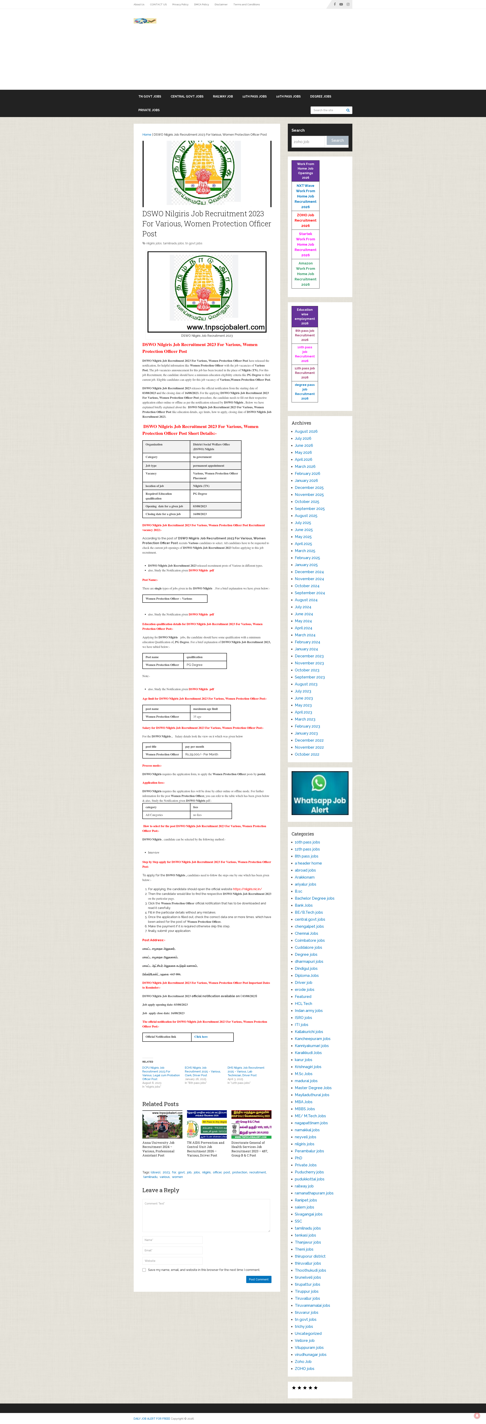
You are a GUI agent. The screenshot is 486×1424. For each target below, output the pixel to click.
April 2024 (303, 628)
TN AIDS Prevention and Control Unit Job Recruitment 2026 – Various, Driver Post (205, 1149)
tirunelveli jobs (308, 1277)
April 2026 (303, 459)
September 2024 (310, 593)
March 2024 (305, 635)
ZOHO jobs (304, 1368)
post (227, 1172)
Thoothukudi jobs (310, 1270)
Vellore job (305, 1340)
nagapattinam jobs (311, 1123)
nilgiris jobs (154, 243)
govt (181, 1172)
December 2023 (309, 656)
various (165, 1177)
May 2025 (303, 536)
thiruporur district (310, 1256)
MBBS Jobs (305, 1109)
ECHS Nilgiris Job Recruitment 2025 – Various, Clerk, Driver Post (203, 1071)
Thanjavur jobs (308, 1242)
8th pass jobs (306, 856)
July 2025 (303, 522)
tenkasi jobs (305, 1235)
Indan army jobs (309, 1010)
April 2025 (303, 543)
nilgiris (206, 1172)
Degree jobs (320, 96)
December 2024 (309, 572)
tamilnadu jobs (173, 243)
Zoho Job (303, 1361)
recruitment (257, 1172)
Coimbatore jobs (310, 940)
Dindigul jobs (306, 968)
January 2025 (306, 565)
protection (239, 1172)
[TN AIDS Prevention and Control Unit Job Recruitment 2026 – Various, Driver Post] (207, 1124)
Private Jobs (149, 110)
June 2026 (304, 445)
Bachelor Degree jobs (315, 898)
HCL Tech (303, 1003)
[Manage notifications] (477, 1416)
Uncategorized (308, 1333)
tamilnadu (150, 1177)
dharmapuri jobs (309, 961)
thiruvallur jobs (308, 1263)
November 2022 (309, 747)
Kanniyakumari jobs (312, 1045)
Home (146, 134)
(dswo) (155, 1172)
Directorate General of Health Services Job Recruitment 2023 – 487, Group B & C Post (249, 1149)
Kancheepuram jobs (313, 1038)
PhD (298, 1158)
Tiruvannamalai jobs (312, 1305)
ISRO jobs (303, 1017)
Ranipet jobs (306, 1200)
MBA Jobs (303, 1102)
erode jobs (304, 989)
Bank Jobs (304, 905)
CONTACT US (158, 4)
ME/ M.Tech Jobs (310, 1116)
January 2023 (306, 733)
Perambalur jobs (309, 1151)
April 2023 (303, 712)
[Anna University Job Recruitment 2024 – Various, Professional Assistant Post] (162, 1124)
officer (217, 1172)
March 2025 (305, 550)
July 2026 (303, 438)
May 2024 (303, 621)
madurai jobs (306, 1081)
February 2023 (307, 726)
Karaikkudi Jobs (308, 1052)
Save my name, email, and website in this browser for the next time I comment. (204, 1270)
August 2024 (306, 600)
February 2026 (307, 473)
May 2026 (303, 452)
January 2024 (306, 649)
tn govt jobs (149, 96)
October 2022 (307, 754)
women (177, 1177)
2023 (166, 1172)
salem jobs (304, 1207)
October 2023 (307, 670)
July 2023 (303, 691)
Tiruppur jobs (307, 1291)
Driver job (303, 982)
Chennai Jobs (306, 933)
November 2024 (309, 579)
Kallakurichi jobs (309, 1031)
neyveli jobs (305, 1137)
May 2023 (303, 705)
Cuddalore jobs (308, 947)
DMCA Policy (201, 4)
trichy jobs (304, 1326)
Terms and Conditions (246, 4)
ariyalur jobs (305, 884)
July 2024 (303, 607)
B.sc (298, 891)
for (174, 1172)
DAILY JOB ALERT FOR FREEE (152, 1418)
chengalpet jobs (309, 926)
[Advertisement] (243, 61)
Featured (303, 996)
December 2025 (309, 487)
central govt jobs (187, 96)
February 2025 (307, 557)
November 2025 (309, 494)
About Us (139, 4)
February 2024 (307, 642)
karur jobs (303, 1059)
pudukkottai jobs (309, 1179)
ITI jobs (301, 1024)
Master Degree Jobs (313, 1088)
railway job (223, 96)
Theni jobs (304, 1249)
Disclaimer (221, 4)
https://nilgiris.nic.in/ (247, 889)
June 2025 (304, 529)
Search (348, 110)
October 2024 (307, 586)
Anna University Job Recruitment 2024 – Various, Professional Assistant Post (158, 1149)
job (189, 1172)
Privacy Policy (180, 4)
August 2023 (306, 684)
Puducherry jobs (309, 1172)
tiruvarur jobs (306, 1312)
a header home (308, 863)
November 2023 (309, 663)
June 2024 (304, 614)
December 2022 (309, 740)
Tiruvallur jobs (307, 1298)
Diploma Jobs (307, 975)
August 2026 (306, 431)
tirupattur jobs (307, 1284)
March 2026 (305, 466)
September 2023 (310, 677)
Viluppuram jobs (309, 1347)
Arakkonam (305, 877)
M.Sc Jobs (303, 1074)
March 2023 (305, 719)
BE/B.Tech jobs (309, 912)
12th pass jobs (254, 96)
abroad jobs (305, 870)
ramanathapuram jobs (314, 1193)
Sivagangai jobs (309, 1214)
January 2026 (306, 480)
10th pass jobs (288, 96)
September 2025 (310, 508)
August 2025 (306, 515)
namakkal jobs (307, 1130)
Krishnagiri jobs (308, 1066)
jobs (197, 1172)
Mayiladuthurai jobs (312, 1095)
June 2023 (304, 698)
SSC (298, 1221)
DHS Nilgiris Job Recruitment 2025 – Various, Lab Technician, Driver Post (246, 1071)
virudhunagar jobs (311, 1354)
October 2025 (307, 501)
